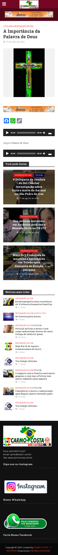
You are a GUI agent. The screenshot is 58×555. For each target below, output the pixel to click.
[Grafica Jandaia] (29, 14)
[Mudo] (44, 133)
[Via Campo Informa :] (8, 405)
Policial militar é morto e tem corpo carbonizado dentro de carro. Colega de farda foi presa (34, 331)
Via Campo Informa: (26, 361)
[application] (29, 132)
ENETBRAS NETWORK (40, 550)
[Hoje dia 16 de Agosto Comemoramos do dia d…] (8, 346)
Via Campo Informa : (26, 406)
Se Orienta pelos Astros (28, 316)
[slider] (50, 133)
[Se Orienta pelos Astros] (8, 316)
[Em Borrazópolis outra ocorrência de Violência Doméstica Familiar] (8, 301)
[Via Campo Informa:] (8, 361)
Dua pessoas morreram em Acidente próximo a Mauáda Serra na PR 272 (29, 224)
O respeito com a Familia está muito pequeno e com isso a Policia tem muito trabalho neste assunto (35, 376)
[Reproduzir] (7, 133)
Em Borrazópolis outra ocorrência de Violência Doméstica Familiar (33, 303)
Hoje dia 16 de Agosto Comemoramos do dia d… (28, 347)
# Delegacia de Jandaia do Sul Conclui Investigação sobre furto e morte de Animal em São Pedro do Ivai (29, 187)
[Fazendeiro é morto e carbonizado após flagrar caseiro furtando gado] (8, 390)
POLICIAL (39, 175)
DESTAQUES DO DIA (23, 26)
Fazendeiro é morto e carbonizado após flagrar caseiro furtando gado (34, 392)
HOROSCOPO (40, 313)
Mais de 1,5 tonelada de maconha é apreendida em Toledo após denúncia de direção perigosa (29, 262)
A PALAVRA (8, 26)
